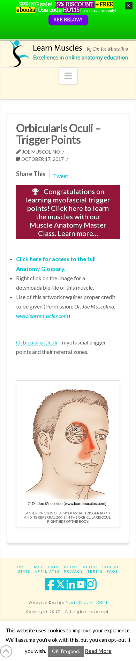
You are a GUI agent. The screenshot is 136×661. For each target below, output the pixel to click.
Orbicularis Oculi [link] (36, 342)
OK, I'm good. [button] (66, 651)
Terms (95, 571)
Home (20, 567)
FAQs (112, 571)
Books (71, 567)
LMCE (37, 567)
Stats (24, 571)
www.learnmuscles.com (42, 315)
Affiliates (47, 571)
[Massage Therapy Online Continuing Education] (68, 53)
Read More (98, 651)
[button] (68, 76)
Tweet (60, 175)
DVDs (54, 567)
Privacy (73, 571)
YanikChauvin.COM (87, 602)
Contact (112, 567)
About (90, 567)
